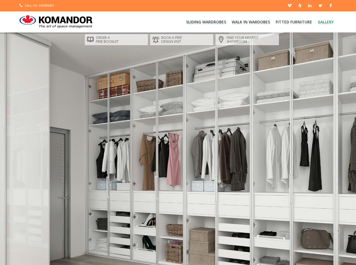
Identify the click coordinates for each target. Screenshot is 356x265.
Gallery (326, 21)
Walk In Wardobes (251, 21)
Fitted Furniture (294, 21)
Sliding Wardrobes (206, 21)
